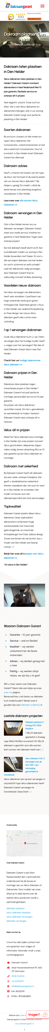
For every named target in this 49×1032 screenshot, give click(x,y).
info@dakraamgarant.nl (22, 986)
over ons (8, 692)
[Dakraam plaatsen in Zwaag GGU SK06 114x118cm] (13, 728)
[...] (41, 749)
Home (10, 45)
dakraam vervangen (17, 921)
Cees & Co (24, 1015)
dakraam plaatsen (16, 908)
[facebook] (25, 1030)
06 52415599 (17, 981)
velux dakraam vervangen (19, 916)
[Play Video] (24, 595)
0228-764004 (17, 976)
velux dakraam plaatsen (19, 912)
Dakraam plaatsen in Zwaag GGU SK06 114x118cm (34, 725)
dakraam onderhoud (31, 705)
